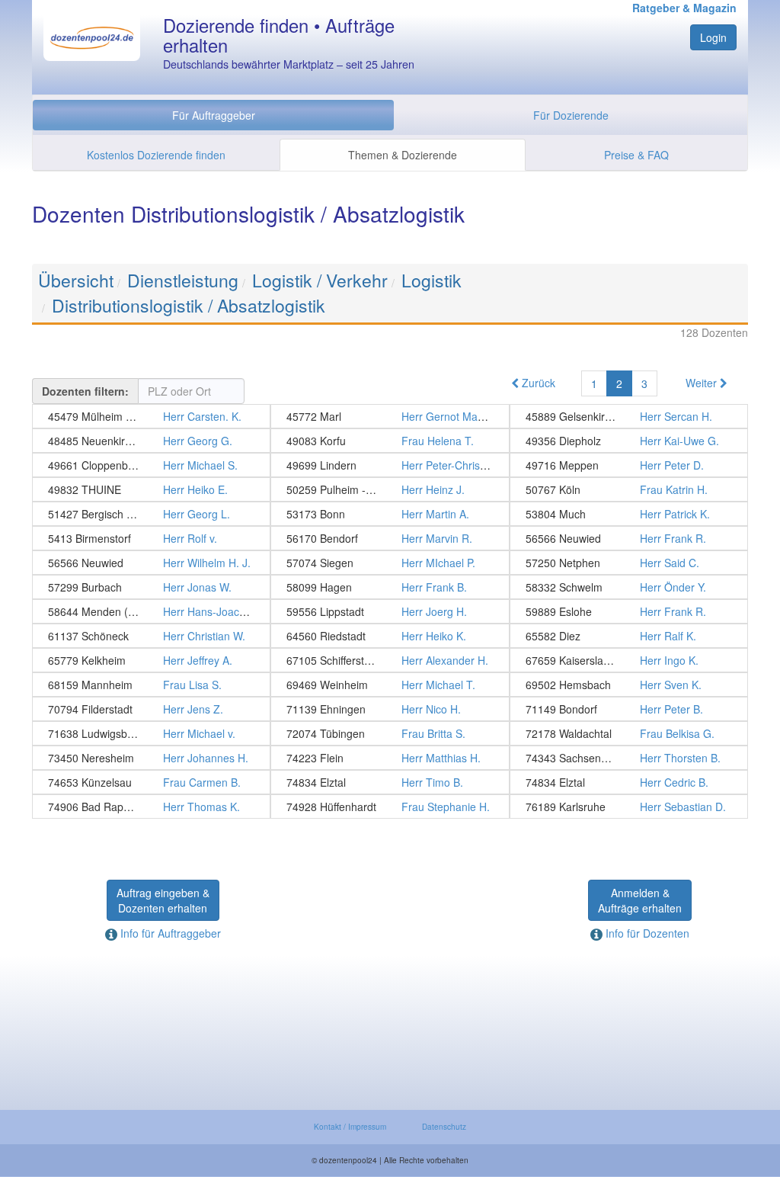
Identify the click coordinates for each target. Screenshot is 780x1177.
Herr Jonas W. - (151, 587)
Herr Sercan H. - (628, 416)
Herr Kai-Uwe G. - (628, 440)
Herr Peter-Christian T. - (389, 465)
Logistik (431, 280)
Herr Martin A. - (389, 513)
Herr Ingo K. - (628, 660)
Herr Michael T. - (389, 684)
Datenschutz (444, 1126)
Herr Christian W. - (151, 635)
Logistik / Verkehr (320, 280)
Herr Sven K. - (628, 684)
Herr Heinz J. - (389, 489)
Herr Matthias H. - (389, 757)
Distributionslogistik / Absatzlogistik (188, 305)
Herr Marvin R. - (389, 538)
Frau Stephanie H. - (389, 806)
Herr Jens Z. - (151, 709)
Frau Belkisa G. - (628, 733)
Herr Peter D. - (628, 465)
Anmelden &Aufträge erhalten (640, 900)
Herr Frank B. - (389, 587)
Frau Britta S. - (389, 733)
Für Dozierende (571, 115)
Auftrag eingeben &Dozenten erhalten (163, 900)
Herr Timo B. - (389, 782)
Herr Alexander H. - (389, 660)
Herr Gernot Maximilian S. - (389, 416)
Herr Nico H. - (389, 709)
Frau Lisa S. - (151, 684)
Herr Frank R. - (628, 538)
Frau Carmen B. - (151, 782)
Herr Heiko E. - (151, 489)
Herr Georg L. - (151, 513)
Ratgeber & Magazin (684, 7)
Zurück (537, 382)
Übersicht (75, 280)
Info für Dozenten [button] (646, 933)
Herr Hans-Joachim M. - (151, 611)
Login (713, 37)
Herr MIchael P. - (389, 562)
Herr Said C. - (628, 562)
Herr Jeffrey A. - (151, 660)
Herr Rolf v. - (151, 538)
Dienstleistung (182, 280)
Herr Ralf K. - (628, 635)
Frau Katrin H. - (628, 489)
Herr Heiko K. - (389, 635)
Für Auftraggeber (213, 115)
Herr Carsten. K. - (151, 416)
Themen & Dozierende (402, 154)
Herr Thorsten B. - (628, 757)
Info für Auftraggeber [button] (169, 933)
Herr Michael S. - (151, 465)
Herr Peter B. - (628, 709)
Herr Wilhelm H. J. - (151, 562)
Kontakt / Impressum (350, 1126)
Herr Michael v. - (151, 733)
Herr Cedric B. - (628, 782)
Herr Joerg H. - (389, 611)
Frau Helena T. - (389, 440)
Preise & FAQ (636, 154)
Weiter (703, 382)
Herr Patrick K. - (628, 513)
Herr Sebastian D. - (628, 806)
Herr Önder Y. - (628, 587)
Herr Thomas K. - (151, 806)
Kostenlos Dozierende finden (156, 154)
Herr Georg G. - (151, 440)
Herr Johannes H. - (151, 757)
